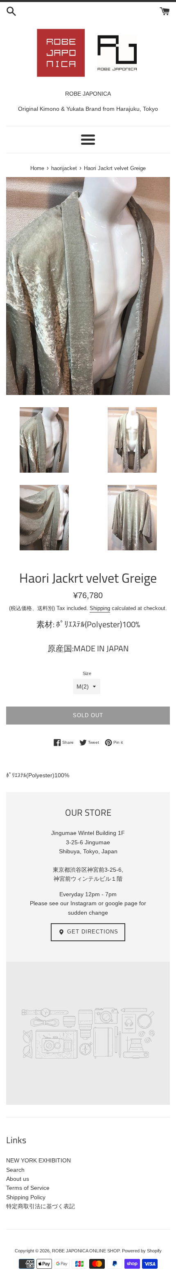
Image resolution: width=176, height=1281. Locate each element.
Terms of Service (28, 1188)
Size (87, 673)
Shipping (100, 608)
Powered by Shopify (142, 1250)
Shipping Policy (25, 1197)
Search (15, 1170)
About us (17, 1179)
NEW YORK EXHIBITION (38, 1160)
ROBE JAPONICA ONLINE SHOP (86, 1250)
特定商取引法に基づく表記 (40, 1206)
